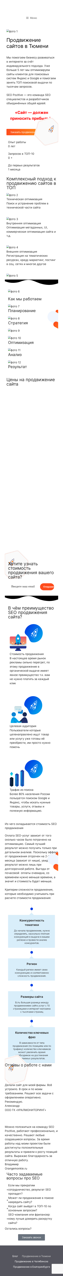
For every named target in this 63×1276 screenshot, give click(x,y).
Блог (15, 1256)
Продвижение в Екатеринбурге (31, 1266)
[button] (31, 1237)
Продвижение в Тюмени (36, 1256)
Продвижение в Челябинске (31, 1261)
